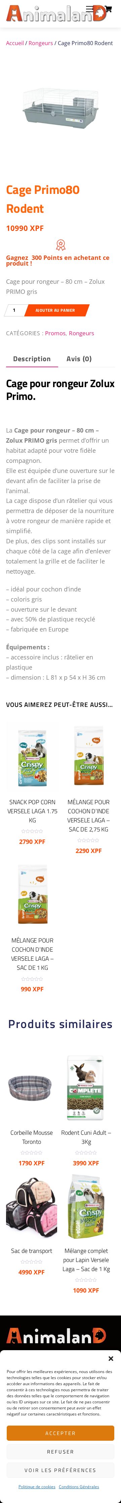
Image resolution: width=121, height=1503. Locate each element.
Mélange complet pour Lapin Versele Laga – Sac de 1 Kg (86, 1259)
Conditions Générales (79, 1487)
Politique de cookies (36, 1487)
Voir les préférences (60, 1470)
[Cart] (108, 9)
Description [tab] (32, 358)
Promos (55, 333)
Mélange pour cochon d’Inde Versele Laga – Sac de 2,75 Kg (88, 815)
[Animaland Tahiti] (56, 19)
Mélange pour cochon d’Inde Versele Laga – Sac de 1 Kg (32, 954)
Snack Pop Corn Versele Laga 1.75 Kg (32, 811)
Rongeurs (41, 43)
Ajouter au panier (55, 310)
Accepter (60, 1433)
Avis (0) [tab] (79, 358)
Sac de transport (31, 1250)
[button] (111, 1358)
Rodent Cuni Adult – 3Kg (86, 1137)
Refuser (60, 1452)
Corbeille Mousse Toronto (31, 1137)
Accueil (15, 43)
